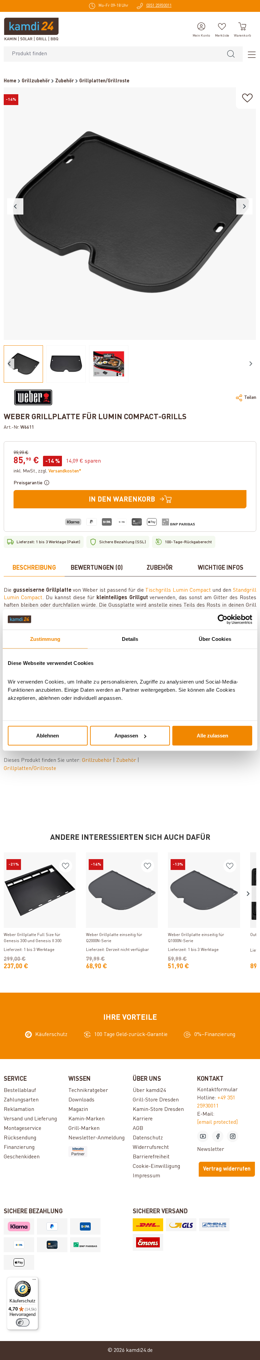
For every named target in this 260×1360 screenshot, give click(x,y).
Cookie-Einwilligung (156, 1166)
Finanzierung (19, 1147)
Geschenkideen (22, 1157)
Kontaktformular (217, 1090)
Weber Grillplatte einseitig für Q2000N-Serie (114, 938)
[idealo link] (97, 1151)
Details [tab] (130, 639)
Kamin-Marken (86, 1119)
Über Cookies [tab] (215, 639)
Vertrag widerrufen (227, 1169)
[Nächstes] (244, 206)
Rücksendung (20, 1138)
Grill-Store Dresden (156, 1100)
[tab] (34, 568)
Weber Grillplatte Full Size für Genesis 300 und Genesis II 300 (32, 938)
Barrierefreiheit (151, 1157)
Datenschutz (148, 1138)
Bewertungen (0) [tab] (97, 568)
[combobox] (111, 54)
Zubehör (126, 760)
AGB (138, 1128)
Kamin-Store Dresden (158, 1109)
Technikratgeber (88, 1090)
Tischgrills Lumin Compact (178, 590)
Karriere (143, 1119)
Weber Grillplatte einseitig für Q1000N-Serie (196, 938)
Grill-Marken (84, 1128)
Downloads (81, 1100)
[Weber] (33, 397)
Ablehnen (47, 735)
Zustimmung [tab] (45, 639)
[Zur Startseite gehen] (31, 29)
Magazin (78, 1109)
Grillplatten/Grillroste (30, 768)
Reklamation (19, 1109)
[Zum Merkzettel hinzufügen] (247, 98)
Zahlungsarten (21, 1100)
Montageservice (22, 1128)
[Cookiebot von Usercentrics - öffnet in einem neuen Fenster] (222, 619)
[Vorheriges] (15, 206)
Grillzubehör (97, 760)
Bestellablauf (20, 1090)
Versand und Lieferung (30, 1119)
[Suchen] (231, 54)
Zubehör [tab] (160, 568)
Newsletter (210, 1149)
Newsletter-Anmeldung (96, 1138)
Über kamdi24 (149, 1090)
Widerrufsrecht (151, 1147)
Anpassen (126, 735)
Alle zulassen (212, 735)
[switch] (22, 1322)
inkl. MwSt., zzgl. (47, 471)
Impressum (146, 1176)
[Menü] (249, 54)
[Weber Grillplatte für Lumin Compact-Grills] (130, 213)
